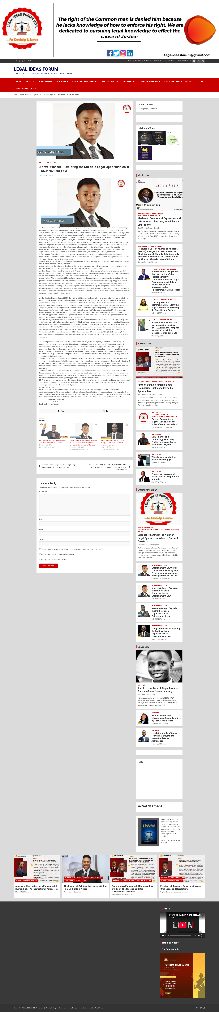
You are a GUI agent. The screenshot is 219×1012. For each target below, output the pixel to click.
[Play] (163, 935)
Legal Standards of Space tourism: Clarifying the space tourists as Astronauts (164, 737)
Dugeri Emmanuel (181, 892)
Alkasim (154, 262)
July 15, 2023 (142, 228)
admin (51, 175)
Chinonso (28, 892)
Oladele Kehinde (154, 228)
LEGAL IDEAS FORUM (36, 69)
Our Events (128, 81)
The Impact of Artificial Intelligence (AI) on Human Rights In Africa (85, 887)
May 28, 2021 (156, 293)
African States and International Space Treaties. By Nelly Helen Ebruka (166, 718)
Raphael (170, 427)
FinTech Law (144, 343)
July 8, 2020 (43, 175)
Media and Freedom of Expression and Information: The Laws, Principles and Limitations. (159, 221)
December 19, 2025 (71, 892)
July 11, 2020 (156, 313)
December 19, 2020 (145, 695)
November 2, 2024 (118, 895)
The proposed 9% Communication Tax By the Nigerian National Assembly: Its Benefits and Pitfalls (165, 306)
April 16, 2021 (156, 463)
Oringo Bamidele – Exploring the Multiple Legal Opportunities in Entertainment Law (112, 442)
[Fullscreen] (202, 935)
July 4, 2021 (155, 447)
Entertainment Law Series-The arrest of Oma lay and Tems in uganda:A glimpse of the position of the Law (84, 442)
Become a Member (184, 61)
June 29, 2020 (156, 639)
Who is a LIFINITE (170, 61)
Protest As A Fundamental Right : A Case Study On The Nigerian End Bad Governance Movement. (132, 889)
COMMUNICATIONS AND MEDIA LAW (150, 215)
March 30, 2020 (157, 336)
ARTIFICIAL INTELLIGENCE (93, 877)
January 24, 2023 (144, 262)
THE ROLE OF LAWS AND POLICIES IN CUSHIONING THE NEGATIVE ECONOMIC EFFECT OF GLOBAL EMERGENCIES (107, 467)
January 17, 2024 (144, 394)
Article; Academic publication (173, 877)
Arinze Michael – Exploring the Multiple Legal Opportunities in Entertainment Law (164, 592)
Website (42, 539)
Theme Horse (71, 1008)
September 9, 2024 (167, 892)
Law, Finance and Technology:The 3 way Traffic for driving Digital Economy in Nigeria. (163, 440)
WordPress (99, 1008)
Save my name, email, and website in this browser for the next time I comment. (72, 549)
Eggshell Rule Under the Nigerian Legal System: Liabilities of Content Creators (158, 538)
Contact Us (158, 61)
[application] (182, 925)
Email (42, 529)
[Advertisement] (159, 781)
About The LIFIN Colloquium (177, 81)
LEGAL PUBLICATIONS (143, 880)
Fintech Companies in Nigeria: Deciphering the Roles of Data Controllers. (164, 422)
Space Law (143, 647)
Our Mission (148, 61)
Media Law (143, 175)
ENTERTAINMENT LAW (47, 163)
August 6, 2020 (156, 724)
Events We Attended (148, 81)
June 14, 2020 (156, 744)
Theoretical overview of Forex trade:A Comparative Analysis (165, 477)
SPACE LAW (142, 685)
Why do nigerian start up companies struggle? (163, 458)
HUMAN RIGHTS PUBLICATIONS (27, 880)
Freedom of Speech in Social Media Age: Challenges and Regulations (180, 887)
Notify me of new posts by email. (54, 560)
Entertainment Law (147, 489)
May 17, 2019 (156, 482)
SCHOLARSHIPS (45, 81)
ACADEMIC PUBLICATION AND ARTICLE (151, 213)
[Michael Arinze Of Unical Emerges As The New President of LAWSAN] (53, 431)
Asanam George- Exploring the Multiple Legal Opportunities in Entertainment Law (59, 466)
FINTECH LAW (170, 381)
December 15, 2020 (158, 578)
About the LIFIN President (84, 81)
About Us (138, 61)
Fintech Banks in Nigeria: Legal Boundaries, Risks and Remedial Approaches (155, 388)
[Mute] (199, 935)
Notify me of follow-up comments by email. (58, 554)
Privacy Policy (51, 1008)
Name (42, 519)
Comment (43, 492)
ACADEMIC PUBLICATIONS (27, 88)
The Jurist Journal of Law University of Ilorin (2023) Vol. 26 (164, 415)
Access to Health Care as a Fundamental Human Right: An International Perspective (36, 887)
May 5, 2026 (19, 892)
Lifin (163, 293)
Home (130, 61)
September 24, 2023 (158, 427)
